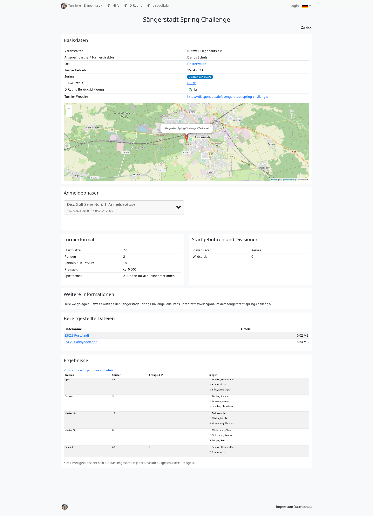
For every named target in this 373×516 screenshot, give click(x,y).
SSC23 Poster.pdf (76, 335)
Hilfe (115, 5)
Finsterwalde (196, 64)
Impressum (284, 507)
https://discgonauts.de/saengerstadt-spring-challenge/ (227, 96)
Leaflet (274, 179)
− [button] (69, 114)
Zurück (306, 27)
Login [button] (295, 5)
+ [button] (69, 108)
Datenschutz (303, 507)
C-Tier (191, 83)
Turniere (74, 5)
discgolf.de (160, 5)
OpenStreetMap (288, 179)
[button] (306, 6)
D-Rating (135, 5)
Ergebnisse (92, 5)
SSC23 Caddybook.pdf (80, 342)
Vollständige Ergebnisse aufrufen (88, 370)
